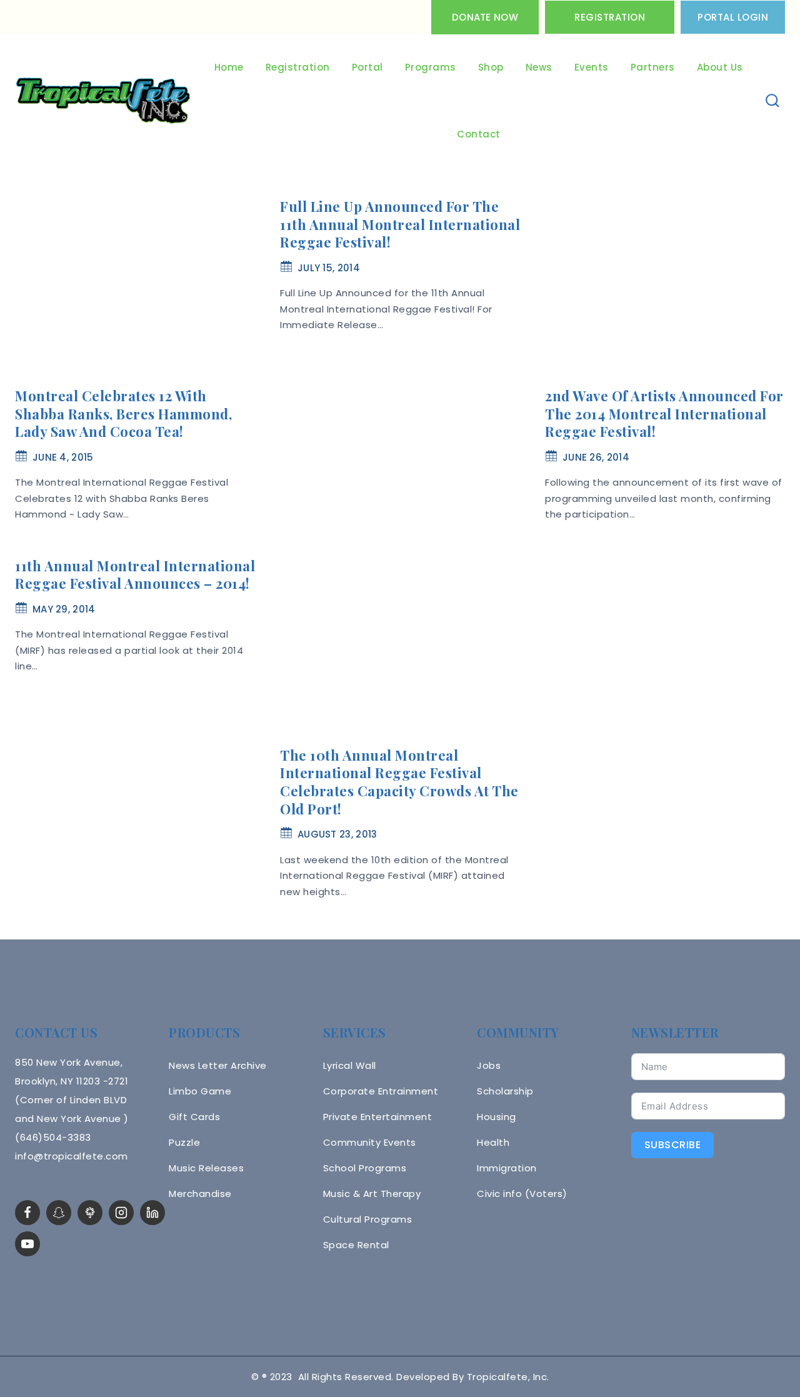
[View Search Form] (773, 101)
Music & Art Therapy (372, 1193)
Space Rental (356, 1244)
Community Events (369, 1142)
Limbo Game (200, 1091)
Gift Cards (194, 1116)
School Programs (365, 1167)
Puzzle (184, 1142)
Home (229, 67)
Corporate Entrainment (381, 1091)
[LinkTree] (90, 1212)
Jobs (489, 1065)
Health (493, 1142)
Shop (491, 67)
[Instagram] (121, 1212)
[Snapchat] (58, 1212)
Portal (367, 67)
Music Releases (206, 1167)
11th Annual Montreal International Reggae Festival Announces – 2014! (135, 574)
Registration (609, 17)
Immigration (507, 1167)
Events (591, 67)
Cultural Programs (367, 1219)
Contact (479, 134)
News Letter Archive (218, 1065)
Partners (653, 67)
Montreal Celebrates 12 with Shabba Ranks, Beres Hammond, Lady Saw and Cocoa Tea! (123, 413)
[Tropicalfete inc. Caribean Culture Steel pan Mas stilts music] (103, 101)
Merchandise (200, 1193)
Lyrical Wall (349, 1065)
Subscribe (672, 1145)
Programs (430, 67)
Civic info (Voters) (522, 1193)
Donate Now (485, 17)
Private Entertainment (377, 1116)
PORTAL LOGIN (733, 17)
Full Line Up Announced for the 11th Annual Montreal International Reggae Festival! (400, 224)
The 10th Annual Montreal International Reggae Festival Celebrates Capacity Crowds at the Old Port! (399, 782)
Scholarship (505, 1091)
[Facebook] (27, 1212)
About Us (720, 67)
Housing (496, 1116)
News (539, 67)
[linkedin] (152, 1212)
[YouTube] (27, 1243)
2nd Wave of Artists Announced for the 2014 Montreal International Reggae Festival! (664, 413)
